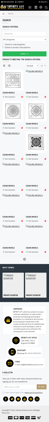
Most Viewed (8, 268)
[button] (23, 299)
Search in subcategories (15, 44)
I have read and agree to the (24, 392)
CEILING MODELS (9, 93)
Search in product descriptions (17, 47)
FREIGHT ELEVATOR (10, 295)
